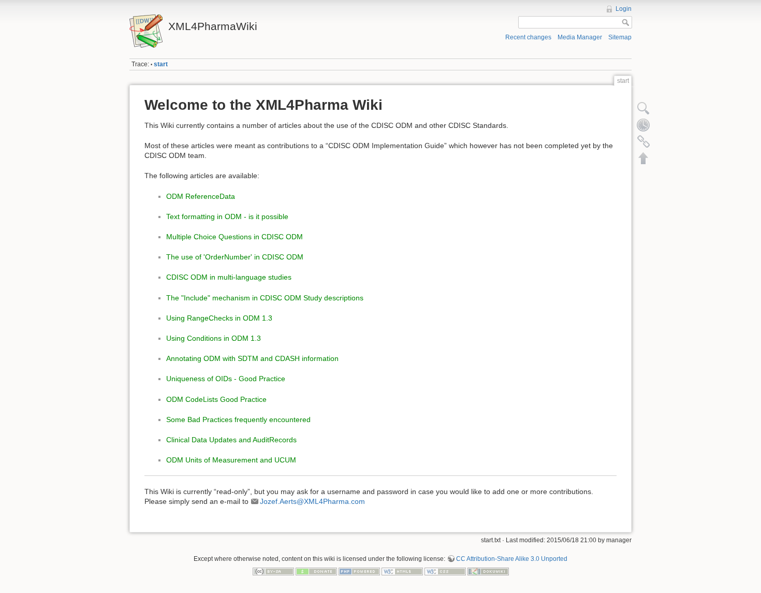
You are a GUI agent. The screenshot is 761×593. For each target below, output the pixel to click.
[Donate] (316, 571)
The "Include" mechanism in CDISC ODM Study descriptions (264, 298)
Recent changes (528, 37)
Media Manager (580, 37)
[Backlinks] (643, 141)
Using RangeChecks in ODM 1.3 (219, 318)
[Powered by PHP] (359, 571)
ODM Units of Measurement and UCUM (231, 460)
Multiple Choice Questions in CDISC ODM (234, 237)
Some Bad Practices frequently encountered (238, 419)
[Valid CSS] (445, 571)
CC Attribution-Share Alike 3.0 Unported (511, 558)
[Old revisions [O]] (643, 125)
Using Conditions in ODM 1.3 (213, 338)
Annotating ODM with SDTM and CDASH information (252, 358)
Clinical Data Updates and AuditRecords (231, 440)
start (161, 64)
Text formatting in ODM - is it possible (227, 216)
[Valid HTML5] (402, 571)
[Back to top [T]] (643, 158)
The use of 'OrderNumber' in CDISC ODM (234, 257)
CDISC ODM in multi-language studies (228, 277)
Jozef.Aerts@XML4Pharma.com (312, 501)
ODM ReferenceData (200, 196)
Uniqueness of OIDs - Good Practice (225, 378)
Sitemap (620, 37)
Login (624, 8)
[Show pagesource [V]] (643, 108)
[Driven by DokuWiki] (488, 571)
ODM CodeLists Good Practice (216, 399)
